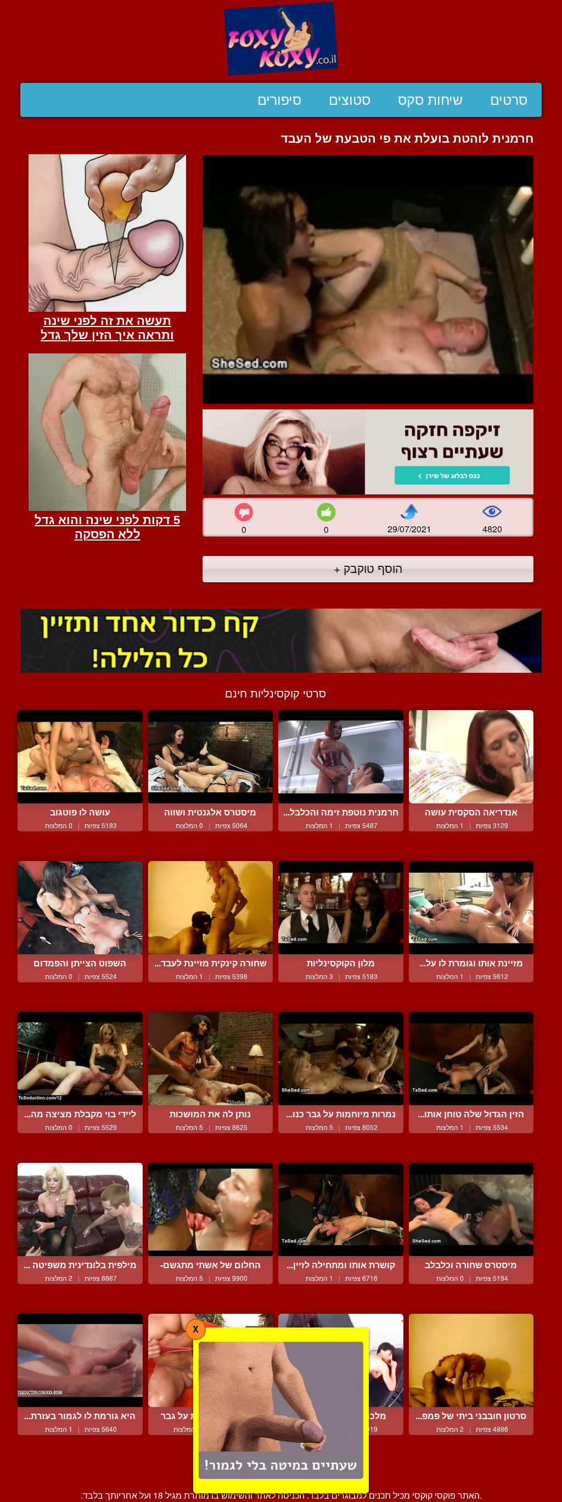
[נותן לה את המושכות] (210, 1059)
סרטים (508, 100)
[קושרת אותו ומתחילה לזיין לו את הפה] (340, 1210)
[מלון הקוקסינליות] (340, 908)
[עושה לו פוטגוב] (80, 757)
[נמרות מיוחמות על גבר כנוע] (340, 1059)
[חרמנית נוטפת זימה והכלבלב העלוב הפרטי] (340, 757)
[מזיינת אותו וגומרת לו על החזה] (471, 908)
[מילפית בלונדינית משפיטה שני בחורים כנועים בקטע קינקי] (80, 1210)
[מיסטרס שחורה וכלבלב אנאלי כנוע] (471, 1210)
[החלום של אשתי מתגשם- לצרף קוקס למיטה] (210, 1210)
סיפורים (279, 100)
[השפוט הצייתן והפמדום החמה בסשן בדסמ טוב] (80, 908)
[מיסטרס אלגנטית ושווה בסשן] (210, 757)
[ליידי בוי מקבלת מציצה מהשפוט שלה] (80, 1059)
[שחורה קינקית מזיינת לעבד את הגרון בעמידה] (210, 908)
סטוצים (349, 100)
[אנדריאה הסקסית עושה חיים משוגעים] (471, 757)
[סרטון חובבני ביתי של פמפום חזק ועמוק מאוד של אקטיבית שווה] (471, 1361)
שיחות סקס (430, 100)
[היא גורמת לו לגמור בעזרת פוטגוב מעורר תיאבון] (80, 1361)
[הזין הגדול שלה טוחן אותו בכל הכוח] (471, 1059)
